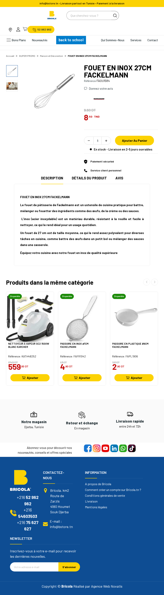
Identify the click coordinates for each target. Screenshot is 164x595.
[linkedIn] (114, 448)
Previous (37, 90)
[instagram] (96, 448)
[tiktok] (131, 448)
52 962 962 (44, 29)
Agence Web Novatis (106, 586)
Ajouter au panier (134, 140)
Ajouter (32, 378)
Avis (119, 178)
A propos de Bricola (98, 484)
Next (70, 90)
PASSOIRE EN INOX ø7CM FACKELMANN (74, 345)
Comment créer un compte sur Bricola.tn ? (113, 489)
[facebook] (87, 448)
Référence (90, 81)
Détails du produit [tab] (89, 178)
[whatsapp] (122, 448)
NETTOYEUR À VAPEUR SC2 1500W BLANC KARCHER (28, 345)
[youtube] (105, 448)
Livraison (91, 501)
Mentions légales (96, 507)
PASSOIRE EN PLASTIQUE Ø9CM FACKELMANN (130, 345)
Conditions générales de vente (105, 495)
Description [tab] (52, 178)
